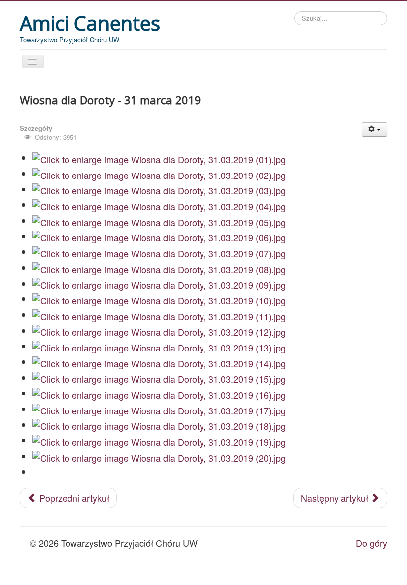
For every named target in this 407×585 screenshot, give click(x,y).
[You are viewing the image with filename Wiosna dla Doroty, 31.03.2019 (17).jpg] (159, 409)
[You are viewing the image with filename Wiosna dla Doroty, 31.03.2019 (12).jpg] (159, 330)
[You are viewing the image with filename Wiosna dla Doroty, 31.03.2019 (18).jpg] (159, 424)
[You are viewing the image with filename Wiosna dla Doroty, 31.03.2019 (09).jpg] (159, 283)
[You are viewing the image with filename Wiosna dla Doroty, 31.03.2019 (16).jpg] (159, 393)
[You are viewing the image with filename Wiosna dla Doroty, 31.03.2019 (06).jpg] (159, 236)
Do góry (371, 542)
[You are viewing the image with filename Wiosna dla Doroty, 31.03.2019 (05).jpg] (159, 220)
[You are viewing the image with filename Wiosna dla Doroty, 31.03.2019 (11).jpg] (159, 314)
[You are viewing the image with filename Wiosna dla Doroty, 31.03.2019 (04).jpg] (159, 204)
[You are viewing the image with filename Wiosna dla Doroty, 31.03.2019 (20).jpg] (159, 456)
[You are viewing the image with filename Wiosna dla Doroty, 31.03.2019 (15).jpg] (159, 377)
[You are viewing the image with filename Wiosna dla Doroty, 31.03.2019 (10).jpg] (159, 298)
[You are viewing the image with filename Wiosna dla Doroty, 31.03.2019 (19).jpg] (159, 440)
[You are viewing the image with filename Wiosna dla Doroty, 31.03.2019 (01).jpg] (159, 157)
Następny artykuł (336, 497)
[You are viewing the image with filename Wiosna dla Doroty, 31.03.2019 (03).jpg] (159, 189)
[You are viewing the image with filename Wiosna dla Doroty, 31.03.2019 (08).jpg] (159, 267)
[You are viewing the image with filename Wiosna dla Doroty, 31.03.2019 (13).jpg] (159, 346)
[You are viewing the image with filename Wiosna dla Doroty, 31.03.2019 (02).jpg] (159, 173)
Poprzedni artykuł (73, 497)
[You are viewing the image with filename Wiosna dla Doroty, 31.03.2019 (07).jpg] (159, 251)
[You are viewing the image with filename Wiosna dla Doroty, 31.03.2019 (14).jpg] (159, 361)
